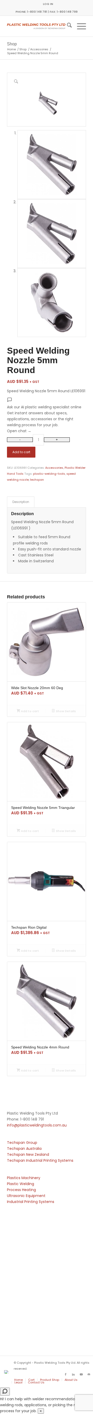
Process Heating (21, 1189)
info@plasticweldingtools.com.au (37, 1125)
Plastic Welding (20, 1183)
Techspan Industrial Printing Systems (40, 1160)
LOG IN (48, 4)
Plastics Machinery (23, 1177)
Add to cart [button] (29, 711)
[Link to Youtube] (81, 1374)
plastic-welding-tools (49, 474)
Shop (12, 44)
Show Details (65, 711)
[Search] (67, 26)
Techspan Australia (24, 1148)
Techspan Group (22, 1142)
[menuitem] (48, 4)
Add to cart (21, 452)
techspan (37, 480)
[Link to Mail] (89, 1374)
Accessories (54, 468)
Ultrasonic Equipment (26, 1195)
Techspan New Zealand (28, 1154)
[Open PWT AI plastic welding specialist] (5, 1392)
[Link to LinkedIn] (73, 1374)
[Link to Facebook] (65, 1374)
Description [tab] (20, 502)
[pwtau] (38, 26)
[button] (46, 415)
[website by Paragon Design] (7, 1372)
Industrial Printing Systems (30, 1201)
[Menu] (79, 26)
